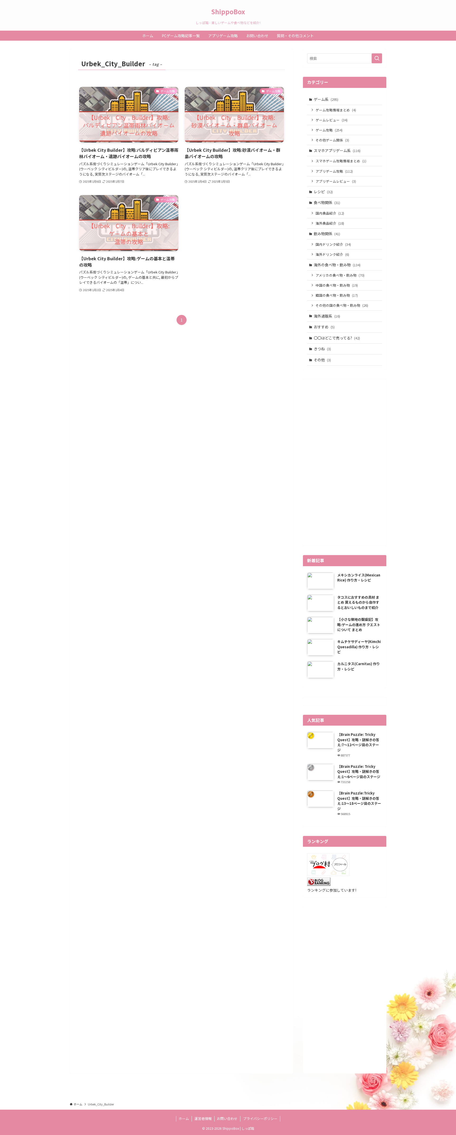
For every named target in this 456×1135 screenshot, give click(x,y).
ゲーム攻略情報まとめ (336, 109)
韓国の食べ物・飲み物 (337, 295)
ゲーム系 (326, 99)
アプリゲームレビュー (336, 181)
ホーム (184, 1118)
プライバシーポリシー (260, 1118)
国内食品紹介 (330, 213)
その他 (322, 359)
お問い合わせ (227, 1118)
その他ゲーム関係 (332, 140)
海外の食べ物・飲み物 (337, 264)
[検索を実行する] (377, 58)
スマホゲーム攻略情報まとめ (341, 160)
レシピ (323, 191)
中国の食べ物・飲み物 (337, 285)
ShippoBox (228, 11)
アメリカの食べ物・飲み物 (340, 275)
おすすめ (324, 326)
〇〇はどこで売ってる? (337, 337)
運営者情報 (203, 1118)
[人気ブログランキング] (318, 884)
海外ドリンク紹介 (332, 254)
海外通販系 (327, 316)
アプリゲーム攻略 (334, 171)
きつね (322, 348)
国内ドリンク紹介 (333, 244)
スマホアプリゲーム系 (337, 150)
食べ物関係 (327, 202)
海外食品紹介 (330, 223)
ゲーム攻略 (329, 130)
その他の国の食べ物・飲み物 (342, 305)
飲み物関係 (327, 233)
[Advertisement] (344, 462)
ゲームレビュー (332, 119)
